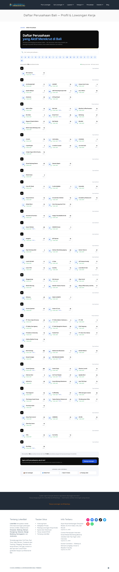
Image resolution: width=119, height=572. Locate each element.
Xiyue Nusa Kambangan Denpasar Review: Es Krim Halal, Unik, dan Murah (72, 526)
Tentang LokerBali (43, 534)
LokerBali (22, 27)
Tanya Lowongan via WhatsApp (59, 504)
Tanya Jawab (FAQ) (43, 532)
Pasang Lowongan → (89, 461)
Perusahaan (90, 5)
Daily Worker (18, 542)
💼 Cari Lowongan (28, 473)
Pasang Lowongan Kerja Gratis (47, 528)
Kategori (79, 5)
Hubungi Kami (42, 523)
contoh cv (28, 546)
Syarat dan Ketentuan (44, 530)
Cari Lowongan (57, 5)
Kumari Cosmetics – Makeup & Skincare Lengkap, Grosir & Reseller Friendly (71, 546)
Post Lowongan (45, 5)
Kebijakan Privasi (42, 526)
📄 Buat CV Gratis (65, 473)
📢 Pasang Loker (84, 473)
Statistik (99, 5)
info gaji (21, 546)
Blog (107, 5)
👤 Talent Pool (46, 473)
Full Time (25, 540)
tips (14, 548)
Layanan (69, 5)
